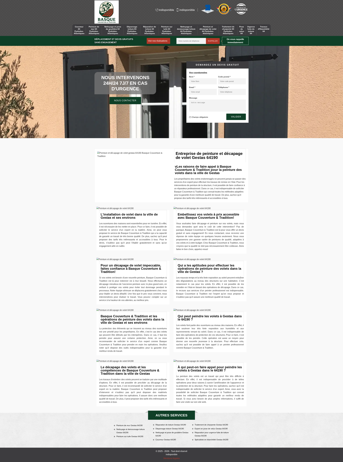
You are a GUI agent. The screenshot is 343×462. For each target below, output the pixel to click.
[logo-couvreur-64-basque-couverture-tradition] (106, 12)
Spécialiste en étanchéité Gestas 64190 (211, 440)
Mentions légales (171, 458)
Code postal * (224, 77)
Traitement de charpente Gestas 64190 (211, 425)
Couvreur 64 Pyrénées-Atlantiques (79, 30)
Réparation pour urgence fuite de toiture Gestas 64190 (212, 434)
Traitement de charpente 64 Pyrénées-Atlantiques (228, 30)
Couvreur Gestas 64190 (166, 440)
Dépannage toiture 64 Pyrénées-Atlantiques (132, 30)
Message (193, 98)
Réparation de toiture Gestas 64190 (171, 425)
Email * (192, 87)
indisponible (166, 9)
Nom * (191, 77)
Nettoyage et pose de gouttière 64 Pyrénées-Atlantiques (112, 30)
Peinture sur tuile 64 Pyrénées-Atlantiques (166, 30)
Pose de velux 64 (241, 30)
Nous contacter (125, 100)
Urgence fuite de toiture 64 (251, 30)
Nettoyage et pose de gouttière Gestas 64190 (172, 434)
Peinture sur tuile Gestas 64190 (129, 436)
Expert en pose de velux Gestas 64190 (211, 429)
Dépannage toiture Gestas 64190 (170, 429)
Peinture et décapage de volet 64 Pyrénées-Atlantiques (208, 30)
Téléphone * (223, 87)
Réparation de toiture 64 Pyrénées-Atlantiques (149, 30)
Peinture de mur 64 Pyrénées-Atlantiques (94, 30)
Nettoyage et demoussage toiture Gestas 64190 (130, 431)
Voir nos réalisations (157, 41)
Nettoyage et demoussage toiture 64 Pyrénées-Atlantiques (186, 30)
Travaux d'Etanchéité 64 (263, 29)
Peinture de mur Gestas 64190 (129, 425)
